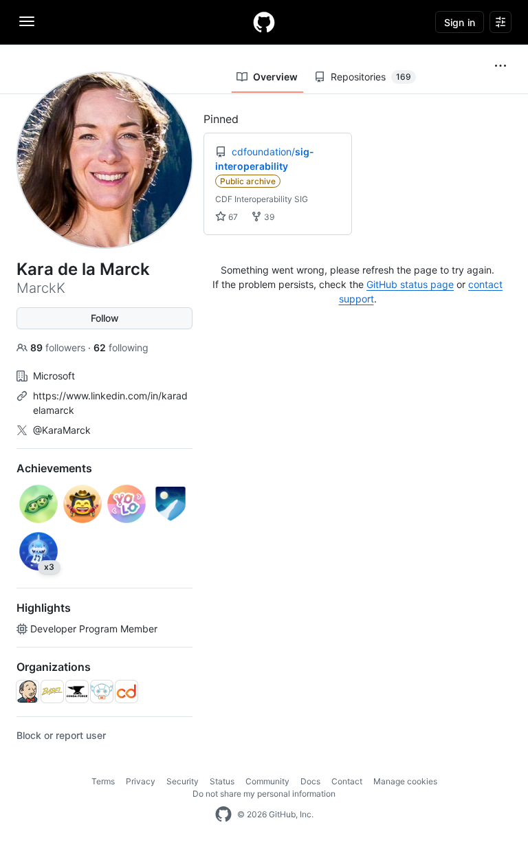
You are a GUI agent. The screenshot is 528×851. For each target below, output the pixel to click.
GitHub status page (410, 284)
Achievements (54, 468)
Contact (346, 781)
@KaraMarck (62, 430)
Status (222, 781)
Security (182, 781)
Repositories (371, 76)
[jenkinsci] (27, 692)
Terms (103, 781)
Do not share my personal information (264, 793)
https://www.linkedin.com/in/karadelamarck (110, 403)
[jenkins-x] (102, 692)
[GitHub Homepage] (223, 815)
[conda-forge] (77, 692)
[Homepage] (264, 22)
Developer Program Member (93, 628)
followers (59, 347)
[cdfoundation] (127, 692)
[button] (501, 65)
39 (268, 217)
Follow (105, 318)
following (121, 347)
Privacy (140, 781)
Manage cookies (405, 781)
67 (232, 217)
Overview (275, 76)
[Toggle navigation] (26, 21)
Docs (310, 781)
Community (267, 781)
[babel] (52, 692)
